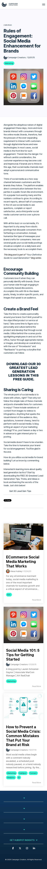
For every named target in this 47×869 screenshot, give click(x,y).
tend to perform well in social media (21, 422)
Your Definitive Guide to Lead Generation (23, 256)
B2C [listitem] (9, 594)
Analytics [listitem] (11, 777)
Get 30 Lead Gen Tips (20, 491)
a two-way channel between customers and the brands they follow (22, 182)
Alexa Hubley (16, 571)
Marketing (9, 63)
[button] (13, 849)
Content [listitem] (33, 773)
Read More (36, 600)
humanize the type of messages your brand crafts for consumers (22, 238)
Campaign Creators (16, 57)
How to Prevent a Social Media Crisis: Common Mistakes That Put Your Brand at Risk (23, 735)
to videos (28, 410)
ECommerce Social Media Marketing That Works (22, 561)
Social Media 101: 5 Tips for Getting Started (23, 654)
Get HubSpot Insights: (22, 840)
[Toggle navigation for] (23, 799)
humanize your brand (30, 445)
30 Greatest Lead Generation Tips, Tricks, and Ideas (23, 477)
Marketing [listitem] (11, 681)
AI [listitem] (19, 777)
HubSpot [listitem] (22, 773)
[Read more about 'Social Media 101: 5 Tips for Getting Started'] (23, 625)
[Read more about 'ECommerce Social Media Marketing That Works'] (23, 536)
